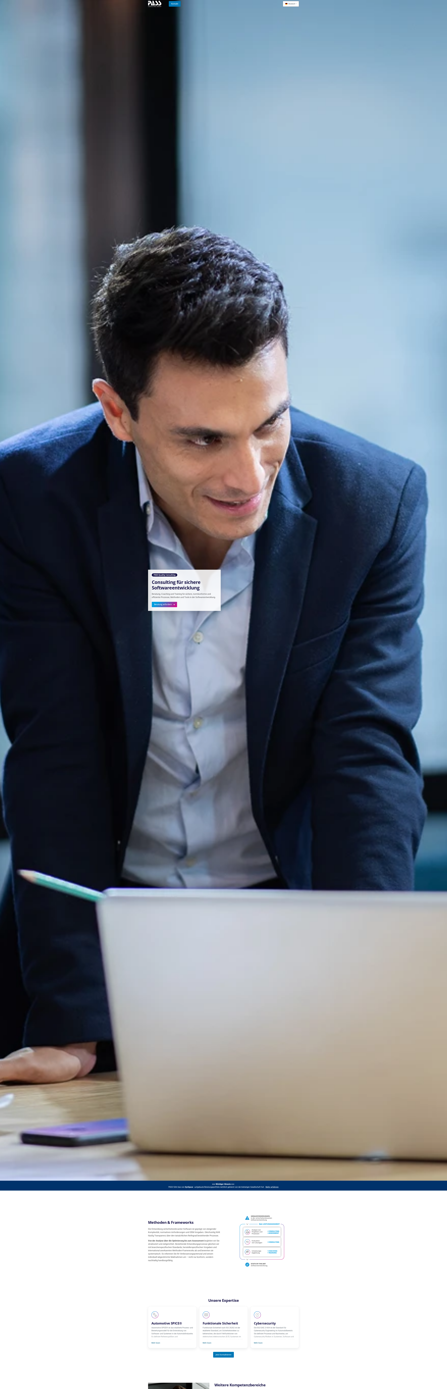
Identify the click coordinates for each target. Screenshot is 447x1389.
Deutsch (291, 4)
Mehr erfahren (272, 1187)
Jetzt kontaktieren (223, 1354)
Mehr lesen (155, 1343)
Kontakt (174, 3)
